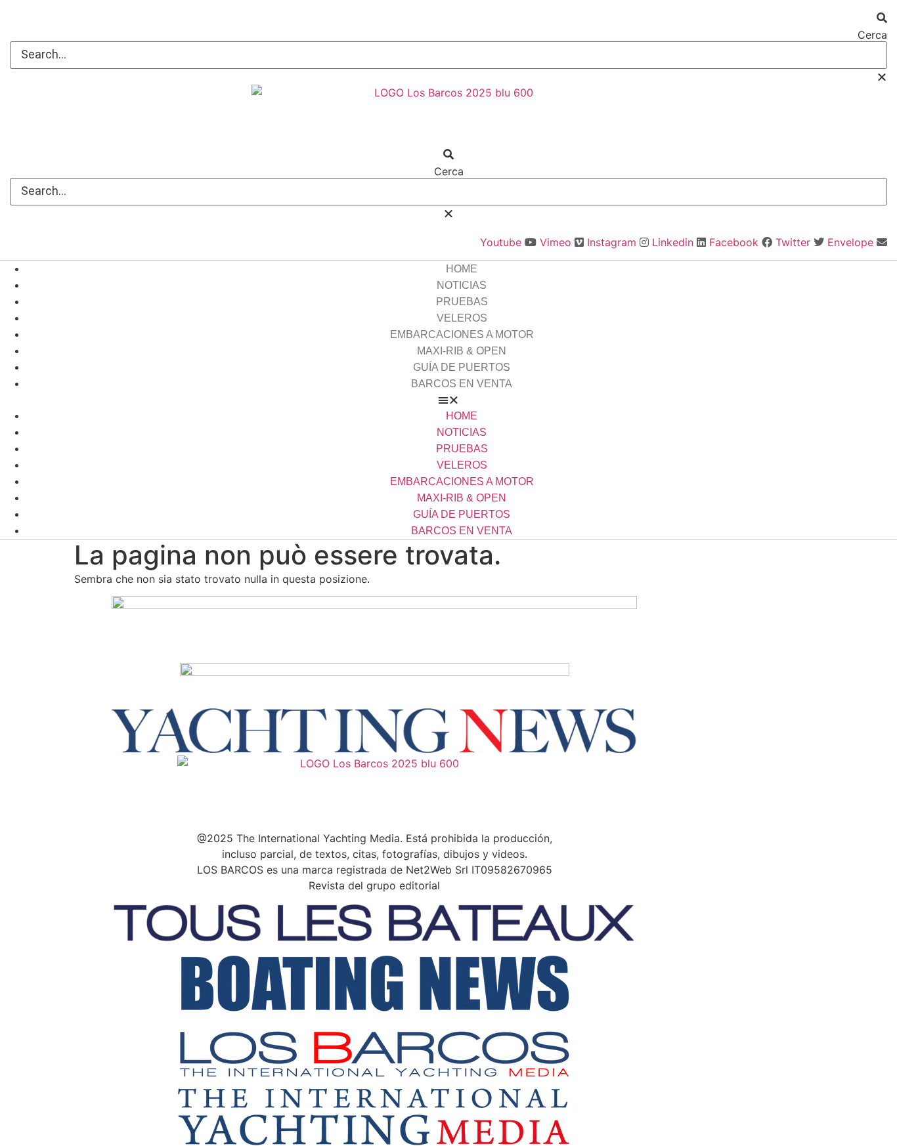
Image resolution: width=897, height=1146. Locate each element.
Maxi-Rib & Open (461, 350)
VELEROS (462, 318)
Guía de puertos (461, 367)
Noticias (462, 285)
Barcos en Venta (461, 383)
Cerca (872, 35)
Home (461, 268)
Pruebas (462, 301)
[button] (448, 18)
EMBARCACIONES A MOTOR (462, 334)
